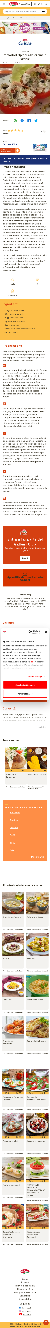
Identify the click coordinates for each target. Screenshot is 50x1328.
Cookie (25, 1279)
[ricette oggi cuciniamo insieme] (25, 27)
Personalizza (23, 694)
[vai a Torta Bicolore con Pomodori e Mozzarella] (13, 1215)
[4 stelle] (18, 130)
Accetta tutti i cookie (25, 685)
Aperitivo (14, 820)
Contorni (14, 827)
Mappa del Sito (25, 1289)
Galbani (5, 18)
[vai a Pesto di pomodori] (13, 1168)
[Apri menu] (4, 4)
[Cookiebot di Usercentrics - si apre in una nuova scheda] (29, 632)
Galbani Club (24, 4)
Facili (12, 835)
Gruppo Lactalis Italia (25, 1292)
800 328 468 (34, 1326)
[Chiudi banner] (46, 632)
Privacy (25, 1282)
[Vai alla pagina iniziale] (25, 1272)
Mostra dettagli (35, 676)
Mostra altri (37, 856)
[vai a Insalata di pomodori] (37, 1124)
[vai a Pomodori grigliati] (13, 1124)
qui (32, 661)
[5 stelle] (21, 130)
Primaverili (15, 812)
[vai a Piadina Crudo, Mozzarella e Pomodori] (37, 1215)
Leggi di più (42, 727)
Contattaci (25, 1295)
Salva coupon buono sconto (7, 150)
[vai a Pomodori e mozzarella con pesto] (37, 1080)
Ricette (10, 18)
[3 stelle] (15, 130)
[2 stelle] (12, 130)
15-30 (12, 843)
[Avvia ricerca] (42, 11)
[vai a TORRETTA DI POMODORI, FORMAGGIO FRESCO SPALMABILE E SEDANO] (37, 1168)
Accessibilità (25, 1299)
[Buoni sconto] (35, 4)
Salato (13, 850)
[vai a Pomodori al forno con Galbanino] (13, 1080)
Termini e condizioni (25, 1285)
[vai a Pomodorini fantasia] (38, 758)
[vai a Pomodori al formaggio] (16, 758)
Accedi (25, 558)
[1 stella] (9, 130)
